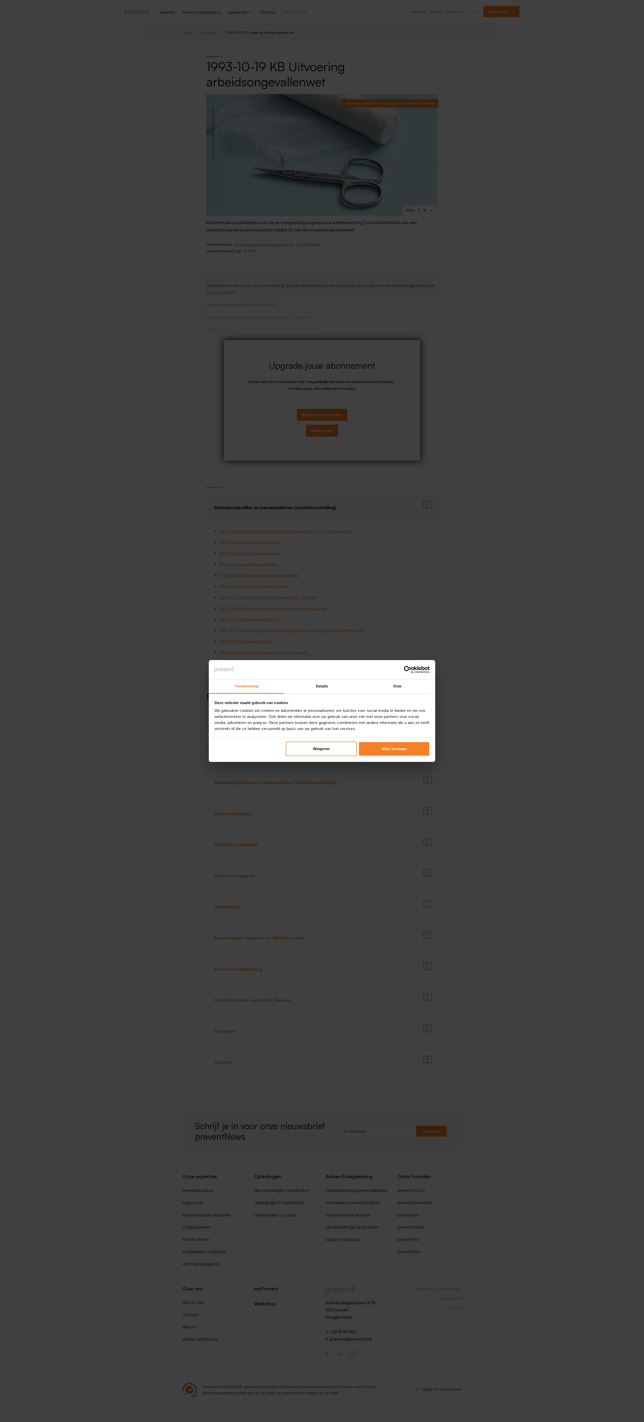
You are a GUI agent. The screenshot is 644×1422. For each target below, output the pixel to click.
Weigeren (321, 749)
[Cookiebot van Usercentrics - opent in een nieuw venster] (408, 669)
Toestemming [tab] (246, 686)
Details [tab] (322, 686)
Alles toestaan (394, 749)
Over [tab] (397, 686)
